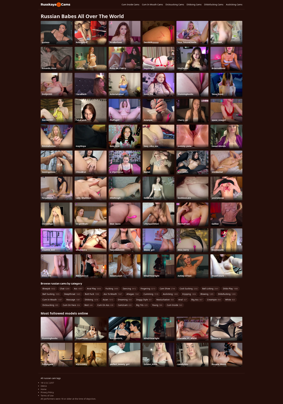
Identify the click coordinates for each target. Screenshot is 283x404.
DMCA (44, 386)
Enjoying (189, 294)
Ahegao (132, 294)
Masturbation (165, 299)
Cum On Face (71, 305)
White (230, 299)
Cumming (151, 294)
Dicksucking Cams (175, 4)
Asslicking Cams (234, 4)
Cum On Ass (105, 305)
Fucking (112, 288)
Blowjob (48, 288)
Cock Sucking (189, 288)
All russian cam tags (51, 378)
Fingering (148, 288)
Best (88, 305)
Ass (78, 288)
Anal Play (94, 288)
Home (43, 389)
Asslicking (170, 294)
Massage (73, 299)
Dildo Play (230, 288)
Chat (64, 288)
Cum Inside (174, 305)
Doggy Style (144, 299)
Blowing (206, 294)
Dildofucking (227, 294)
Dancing (129, 288)
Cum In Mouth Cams (152, 4)
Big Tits (142, 305)
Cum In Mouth (52, 299)
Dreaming (125, 299)
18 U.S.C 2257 (47, 382)
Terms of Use (47, 395)
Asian (108, 299)
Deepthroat (72, 294)
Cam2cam (125, 305)
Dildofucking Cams (213, 4)
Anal (182, 299)
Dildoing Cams (194, 4)
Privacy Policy (47, 392)
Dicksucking (50, 305)
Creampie (214, 299)
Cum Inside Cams (130, 4)
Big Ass (197, 299)
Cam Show (167, 288)
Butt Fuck (92, 294)
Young (157, 305)
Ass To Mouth (113, 294)
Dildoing (91, 299)
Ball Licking (210, 288)
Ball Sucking (51, 294)
